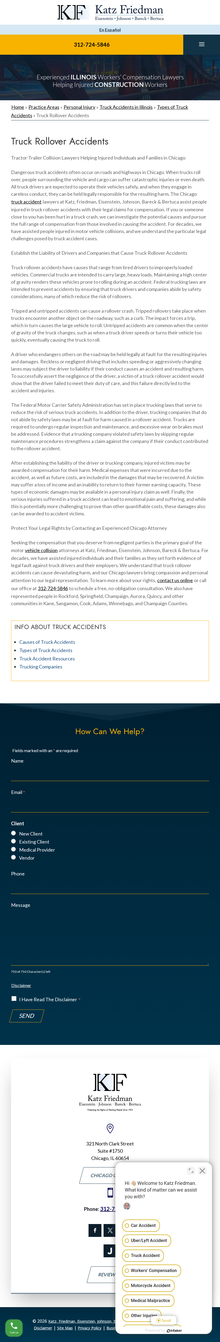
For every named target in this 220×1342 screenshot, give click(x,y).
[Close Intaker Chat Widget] (202, 1170)
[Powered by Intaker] (174, 1330)
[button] (201, 44)
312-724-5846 (92, 44)
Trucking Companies (40, 667)
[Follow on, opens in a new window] (110, 1230)
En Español (110, 29)
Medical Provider (37, 850)
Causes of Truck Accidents (47, 642)
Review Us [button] (110, 1274)
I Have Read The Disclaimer (49, 999)
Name (17, 761)
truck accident (26, 202)
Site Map (65, 1327)
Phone (18, 874)
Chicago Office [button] (110, 1175)
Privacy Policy (89, 1327)
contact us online (175, 580)
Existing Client (34, 842)
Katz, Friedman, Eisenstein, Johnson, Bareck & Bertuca (96, 1321)
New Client (31, 834)
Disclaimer (21, 985)
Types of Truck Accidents (45, 650)
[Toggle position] (191, 1170)
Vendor (27, 858)
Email (18, 792)
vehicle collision (41, 550)
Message (20, 905)
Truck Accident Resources (47, 658)
